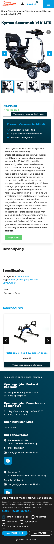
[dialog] (27, 519)
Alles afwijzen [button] (40, 533)
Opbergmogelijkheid (27, 279)
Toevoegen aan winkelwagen (29, 114)
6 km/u (12, 279)
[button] (51, 86)
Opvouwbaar (9, 282)
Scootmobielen (17, 11)
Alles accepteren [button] (15, 533)
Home (4, 11)
